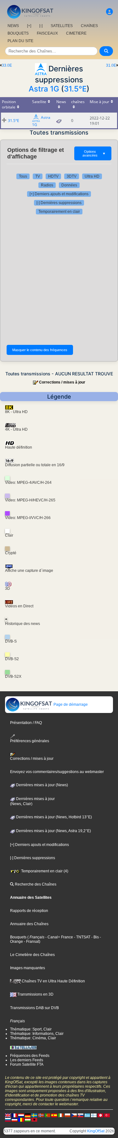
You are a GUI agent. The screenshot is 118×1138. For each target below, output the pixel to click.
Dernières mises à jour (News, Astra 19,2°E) (53, 831)
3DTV (71, 176)
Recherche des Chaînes (35, 884)
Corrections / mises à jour (62, 382)
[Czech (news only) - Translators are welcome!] (74, 1115)
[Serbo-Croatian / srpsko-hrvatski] (14, 1119)
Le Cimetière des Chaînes (32, 955)
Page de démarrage (70, 704)
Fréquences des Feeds (29, 1055)
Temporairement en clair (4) (44, 871)
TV (37, 176)
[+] (29, 26)
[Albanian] (34, 1119)
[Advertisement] (59, 280)
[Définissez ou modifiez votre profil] (109, 12)
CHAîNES (89, 26)
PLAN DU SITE (20, 41)
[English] (8, 1115)
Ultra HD (92, 176)
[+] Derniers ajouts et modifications (59, 194)
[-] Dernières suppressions (59, 203)
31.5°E (75, 88)
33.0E (7, 65)
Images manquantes (27, 968)
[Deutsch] (28, 1115)
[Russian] (8, 1119)
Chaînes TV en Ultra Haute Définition (53, 981)
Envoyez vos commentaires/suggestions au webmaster (57, 772)
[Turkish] (107, 1115)
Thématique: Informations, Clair (37, 1033)
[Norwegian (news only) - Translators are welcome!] (41, 1115)
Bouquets (18, 937)
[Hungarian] (28, 1119)
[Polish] (67, 1115)
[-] (40, 26)
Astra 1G (44, 88)
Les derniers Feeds (26, 1060)
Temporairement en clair (59, 211)
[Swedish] (34, 1115)
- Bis (94, 937)
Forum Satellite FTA (26, 1064)
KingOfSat (95, 1131)
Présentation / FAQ (26, 723)
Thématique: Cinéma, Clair (33, 1038)
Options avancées (94, 153)
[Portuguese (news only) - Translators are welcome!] (47, 1115)
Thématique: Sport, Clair (31, 1029)
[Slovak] (80, 1115)
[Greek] (87, 1115)
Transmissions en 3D (34, 994)
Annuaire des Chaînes (29, 924)
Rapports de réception (29, 911)
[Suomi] (94, 1115)
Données (69, 185)
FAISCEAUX (47, 33)
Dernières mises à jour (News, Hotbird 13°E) (53, 817)
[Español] (54, 1115)
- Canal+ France (58, 937)
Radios (47, 185)
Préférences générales (29, 741)
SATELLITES (62, 26)
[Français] (14, 1115)
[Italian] (61, 1115)
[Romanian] (21, 1119)
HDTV (53, 176)
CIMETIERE (76, 33)
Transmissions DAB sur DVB (34, 1008)
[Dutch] (21, 1115)
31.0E (111, 65)
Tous (23, 176)
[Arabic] (100, 1115)
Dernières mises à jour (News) (41, 785)
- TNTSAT (81, 937)
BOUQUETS (18, 33)
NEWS (13, 26)
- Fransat (31, 941)
